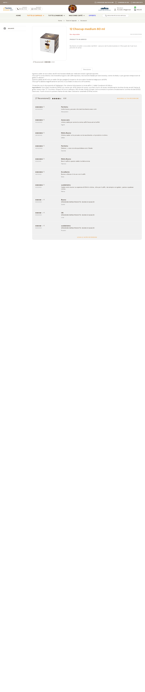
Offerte (92, 15)
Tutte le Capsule (34, 15)
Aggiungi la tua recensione (128, 98)
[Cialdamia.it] (72, 9)
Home (18, 15)
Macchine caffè (75, 15)
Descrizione (87, 69)
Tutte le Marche (55, 15)
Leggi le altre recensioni (87, 237)
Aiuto (5, 2)
